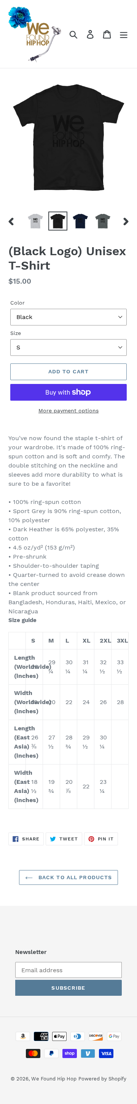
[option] (35, 221)
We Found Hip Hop (53, 1079)
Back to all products (74, 877)
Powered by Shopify (102, 1079)
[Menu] (123, 34)
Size (15, 333)
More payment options (68, 410)
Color (17, 303)
